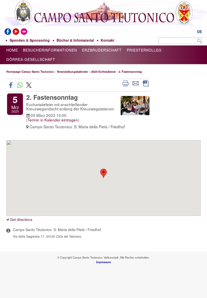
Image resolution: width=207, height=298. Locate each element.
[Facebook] (8, 31)
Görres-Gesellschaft (30, 59)
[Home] (103, 23)
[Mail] (135, 82)
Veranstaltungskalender (72, 71)
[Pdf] (145, 82)
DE (199, 31)
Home (12, 50)
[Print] (125, 82)
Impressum (103, 262)
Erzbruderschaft (102, 50)
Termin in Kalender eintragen (53, 119)
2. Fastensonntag (130, 71)
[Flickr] (24, 31)
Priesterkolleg (144, 50)
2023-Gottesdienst (103, 71)
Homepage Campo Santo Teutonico (30, 71)
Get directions (21, 219)
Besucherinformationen (50, 50)
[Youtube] (16, 31)
